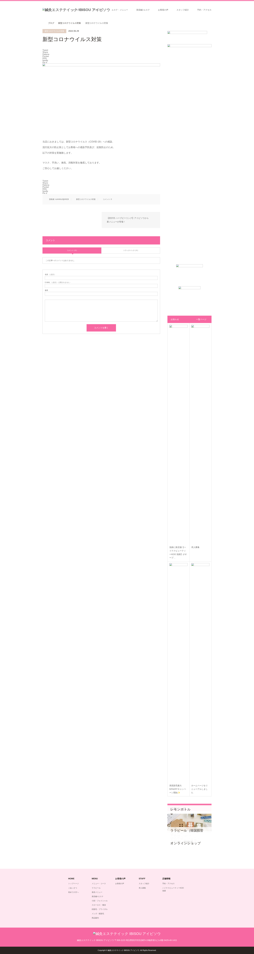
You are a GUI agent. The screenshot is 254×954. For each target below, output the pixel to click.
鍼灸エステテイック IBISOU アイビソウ (123, 950)
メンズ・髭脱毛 (98, 914)
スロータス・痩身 (99, 905)
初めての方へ (73, 892)
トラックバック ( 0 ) (130, 250)
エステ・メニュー (120, 10)
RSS (44, 950)
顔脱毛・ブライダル (100, 909)
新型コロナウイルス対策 (54, 31)
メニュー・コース (99, 884)
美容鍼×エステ (143, 10)
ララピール (98, 10)
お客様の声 (163, 10)
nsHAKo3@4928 (62, 199)
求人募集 (142, 888)
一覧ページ (201, 319)
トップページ (78, 10)
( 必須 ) (50, 274)
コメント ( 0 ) (72, 250)
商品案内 (95, 918)
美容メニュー (97, 892)
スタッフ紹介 (183, 10)
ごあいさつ (72, 888)
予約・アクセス (204, 10)
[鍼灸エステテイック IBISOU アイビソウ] (127, 934)
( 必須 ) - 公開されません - (58, 282)
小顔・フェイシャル (100, 901)
